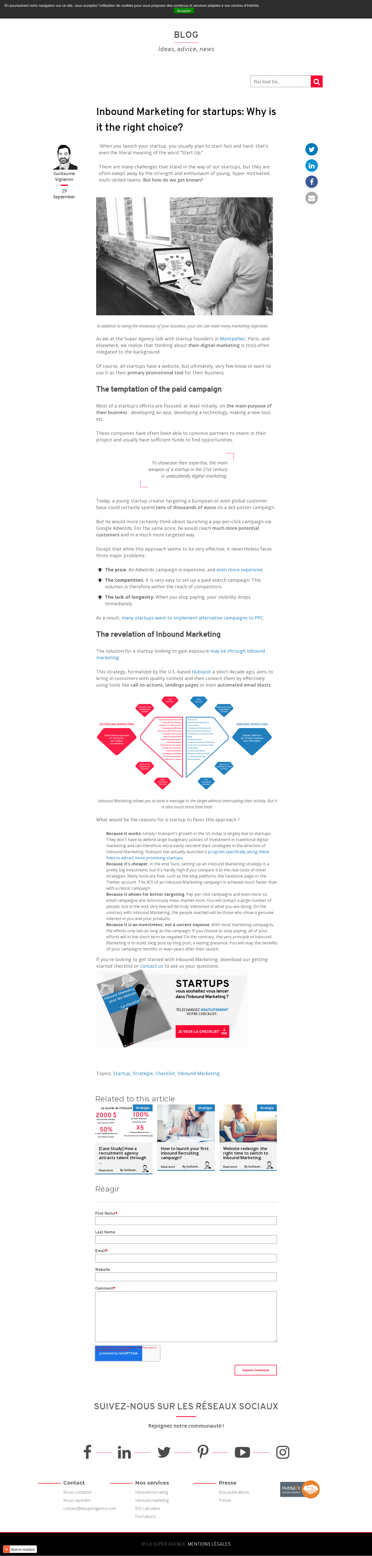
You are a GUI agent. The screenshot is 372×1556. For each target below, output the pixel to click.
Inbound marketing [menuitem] (152, 1500)
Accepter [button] (184, 10)
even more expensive (239, 570)
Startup (121, 1073)
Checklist (165, 1073)
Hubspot (201, 672)
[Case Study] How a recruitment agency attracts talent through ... (122, 1155)
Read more (106, 1170)
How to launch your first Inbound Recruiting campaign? (185, 1153)
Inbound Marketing (199, 1073)
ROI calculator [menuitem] (148, 1508)
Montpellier (232, 339)
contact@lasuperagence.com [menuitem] (89, 1508)
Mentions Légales (209, 1544)
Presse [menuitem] (225, 1500)
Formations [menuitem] (145, 1516)
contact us (151, 966)
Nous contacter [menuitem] (77, 1492)
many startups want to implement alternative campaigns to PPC (192, 618)
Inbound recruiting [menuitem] (151, 1492)
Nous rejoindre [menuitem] (77, 1500)
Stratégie (143, 1073)
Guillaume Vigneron (64, 176)
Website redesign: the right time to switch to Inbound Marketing (245, 1153)
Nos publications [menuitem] (234, 1492)
